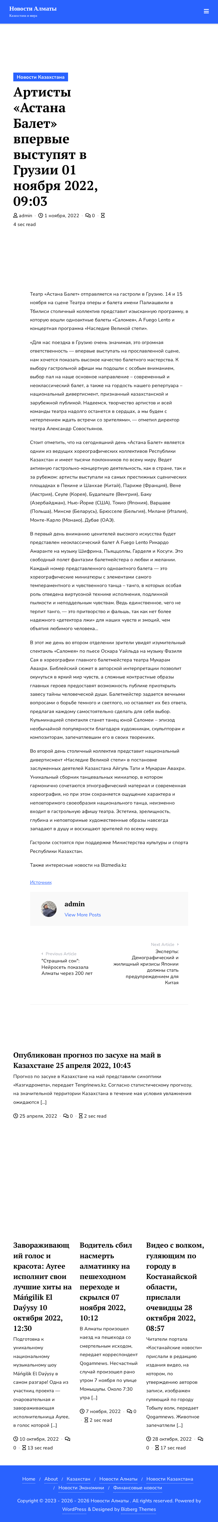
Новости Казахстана (41, 77)
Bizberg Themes (138, 1509)
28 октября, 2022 (172, 1439)
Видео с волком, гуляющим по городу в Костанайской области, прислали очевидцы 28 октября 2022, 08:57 (175, 1286)
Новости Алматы (118, 1479)
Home (28, 1479)
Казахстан (78, 1479)
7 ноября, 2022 (103, 1411)
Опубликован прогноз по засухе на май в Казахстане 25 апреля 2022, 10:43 (87, 1060)
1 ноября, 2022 (62, 215)
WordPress (74, 1509)
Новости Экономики (81, 1488)
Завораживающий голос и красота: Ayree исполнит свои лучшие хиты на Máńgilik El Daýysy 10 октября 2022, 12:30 (42, 1286)
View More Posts (83, 915)
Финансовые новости (137, 1488)
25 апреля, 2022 (38, 1116)
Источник (41, 882)
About (51, 1479)
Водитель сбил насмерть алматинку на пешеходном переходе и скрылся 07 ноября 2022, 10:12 (106, 1281)
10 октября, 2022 (39, 1439)
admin (25, 215)
